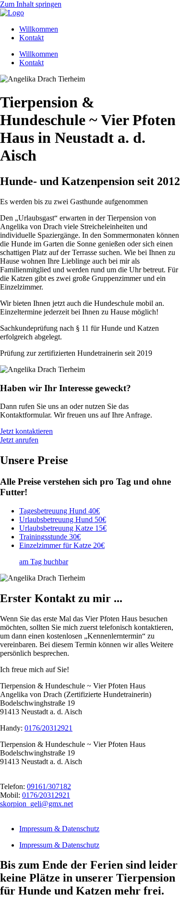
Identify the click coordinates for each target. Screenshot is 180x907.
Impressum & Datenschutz (59, 829)
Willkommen (38, 29)
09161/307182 (49, 786)
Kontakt (31, 38)
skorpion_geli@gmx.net (36, 804)
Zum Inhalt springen (30, 4)
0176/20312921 (48, 728)
